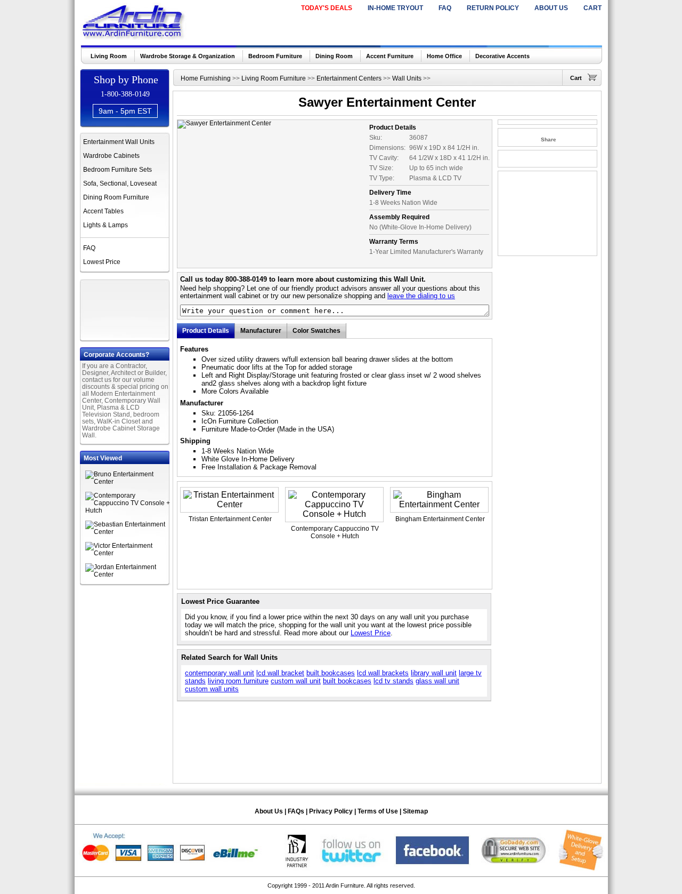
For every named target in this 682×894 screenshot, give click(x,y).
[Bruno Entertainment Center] (127, 481)
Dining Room (334, 56)
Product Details (205, 330)
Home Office (444, 56)
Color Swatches (316, 330)
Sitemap (415, 811)
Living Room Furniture (273, 78)
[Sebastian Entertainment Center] (127, 532)
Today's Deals (326, 8)
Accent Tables (103, 211)
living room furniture (238, 681)
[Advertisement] (125, 309)
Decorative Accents (502, 56)
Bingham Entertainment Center (440, 519)
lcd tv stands (393, 681)
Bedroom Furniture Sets (117, 169)
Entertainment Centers (348, 78)
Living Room (109, 56)
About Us (551, 8)
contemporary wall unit (219, 673)
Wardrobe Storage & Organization (187, 56)
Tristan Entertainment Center (230, 519)
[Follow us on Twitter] (352, 868)
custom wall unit (296, 681)
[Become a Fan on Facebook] (432, 868)
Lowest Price (101, 262)
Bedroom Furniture (275, 56)
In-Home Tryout (395, 8)
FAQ (445, 8)
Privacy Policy (331, 811)
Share (548, 139)
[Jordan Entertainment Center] (127, 574)
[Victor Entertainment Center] (127, 553)
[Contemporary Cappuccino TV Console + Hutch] (127, 510)
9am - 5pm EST (125, 111)
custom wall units (212, 689)
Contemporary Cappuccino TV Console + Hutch (335, 532)
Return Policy (493, 8)
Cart (592, 8)
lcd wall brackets (383, 673)
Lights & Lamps (105, 225)
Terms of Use (378, 811)
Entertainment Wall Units (119, 142)
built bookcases (330, 673)
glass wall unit (437, 681)
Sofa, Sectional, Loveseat (120, 183)
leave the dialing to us (421, 296)
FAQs (296, 811)
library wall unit (434, 673)
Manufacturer (260, 330)
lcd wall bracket (280, 673)
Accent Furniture (389, 56)
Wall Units (406, 78)
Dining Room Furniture (116, 197)
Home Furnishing (206, 78)
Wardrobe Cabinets (111, 155)
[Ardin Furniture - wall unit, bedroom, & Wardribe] (134, 37)
